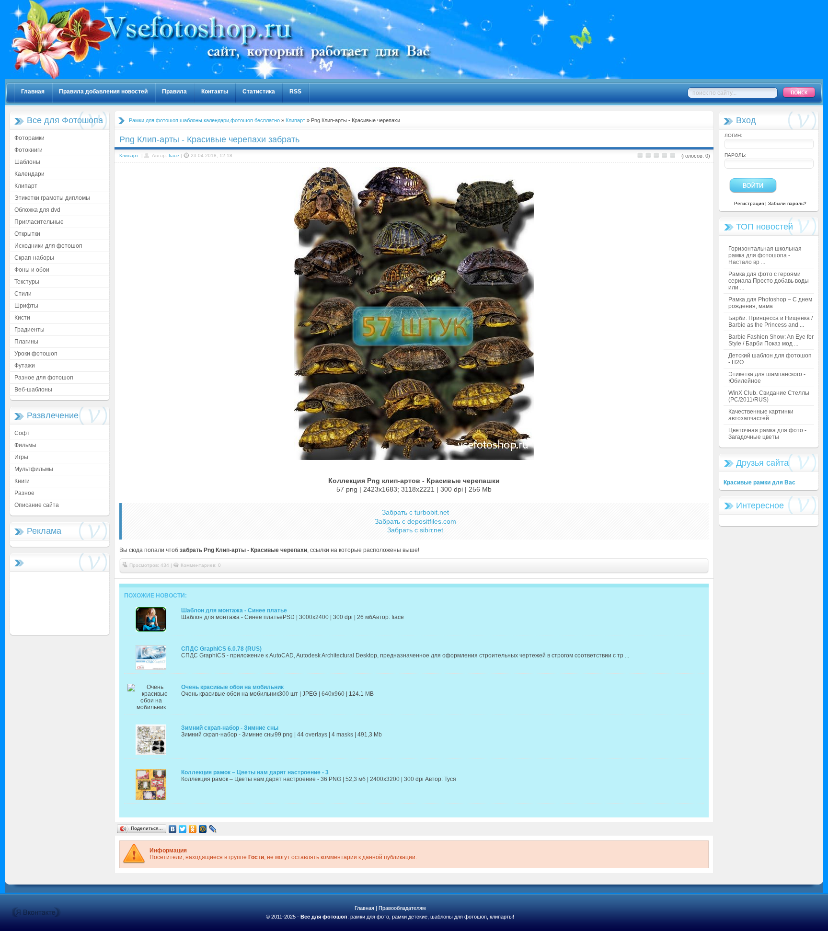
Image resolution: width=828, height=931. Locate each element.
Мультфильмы (33, 469)
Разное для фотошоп (43, 377)
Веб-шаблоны (33, 389)
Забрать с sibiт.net (415, 530)
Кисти (22, 317)
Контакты (214, 91)
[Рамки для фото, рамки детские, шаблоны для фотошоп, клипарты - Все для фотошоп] (321, 77)
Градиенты (29, 329)
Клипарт (25, 186)
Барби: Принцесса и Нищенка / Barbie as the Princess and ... (770, 321)
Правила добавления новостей (103, 91)
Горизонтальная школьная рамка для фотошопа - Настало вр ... (765, 255)
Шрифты (26, 305)
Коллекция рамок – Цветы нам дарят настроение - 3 (255, 772)
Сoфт (22, 433)
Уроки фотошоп (36, 353)
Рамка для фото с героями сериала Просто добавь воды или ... (768, 281)
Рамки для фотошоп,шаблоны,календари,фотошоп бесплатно (204, 120)
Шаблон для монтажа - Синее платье (234, 610)
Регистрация (749, 203)
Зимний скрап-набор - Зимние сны (229, 727)
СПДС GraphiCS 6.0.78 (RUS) (221, 648)
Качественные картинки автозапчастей (761, 415)
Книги (22, 481)
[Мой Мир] (203, 829)
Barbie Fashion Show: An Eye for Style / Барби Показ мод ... (771, 340)
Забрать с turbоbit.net (415, 512)
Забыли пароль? (787, 203)
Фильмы (25, 445)
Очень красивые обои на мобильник (232, 687)
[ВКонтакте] (173, 829)
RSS (295, 91)
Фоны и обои (31, 269)
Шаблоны (27, 162)
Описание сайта (36, 505)
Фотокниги (28, 150)
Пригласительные (39, 221)
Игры (21, 457)
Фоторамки (29, 138)
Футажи (24, 365)
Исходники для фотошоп (48, 245)
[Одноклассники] (193, 829)
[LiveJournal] (213, 829)
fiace (174, 155)
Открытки (27, 233)
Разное (24, 493)
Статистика (258, 91)
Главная (33, 91)
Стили (23, 293)
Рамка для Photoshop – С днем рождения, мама (770, 303)
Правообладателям (402, 908)
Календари (29, 174)
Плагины (26, 341)
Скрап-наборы (34, 257)
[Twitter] (183, 829)
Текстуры (26, 281)
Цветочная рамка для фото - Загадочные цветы (767, 433)
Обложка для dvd (37, 210)
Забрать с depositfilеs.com (415, 521)
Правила (174, 91)
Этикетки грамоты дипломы (52, 198)
